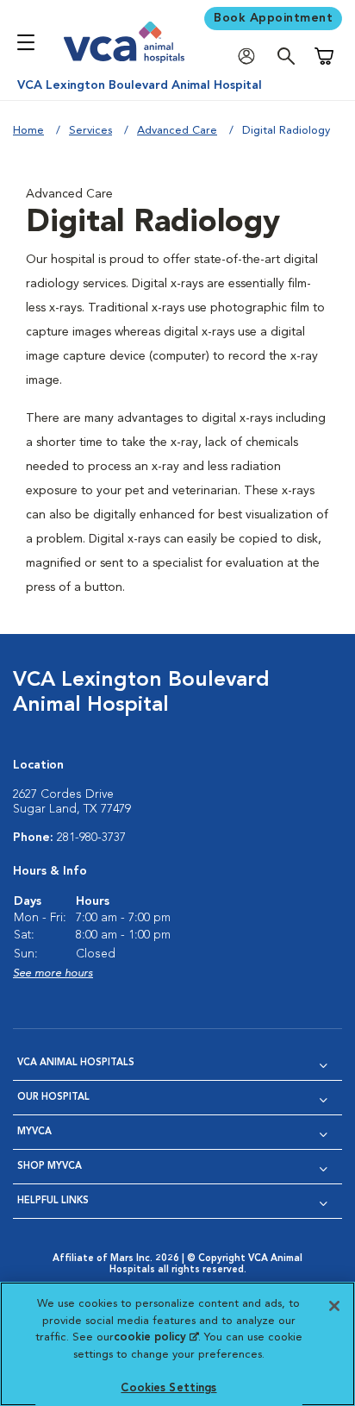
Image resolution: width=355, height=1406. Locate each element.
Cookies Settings (168, 1388)
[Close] (334, 1306)
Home (28, 130)
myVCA (34, 1132)
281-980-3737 (91, 838)
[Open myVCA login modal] (251, 56)
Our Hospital (53, 1097)
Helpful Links (53, 1201)
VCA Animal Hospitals (75, 1063)
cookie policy (156, 1337)
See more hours (53, 973)
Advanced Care (177, 130)
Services (90, 130)
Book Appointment (273, 18)
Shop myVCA (49, 1166)
